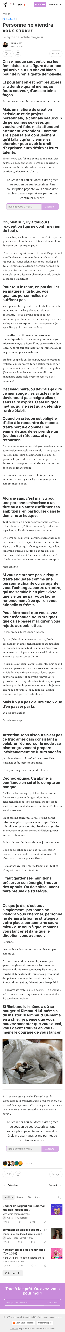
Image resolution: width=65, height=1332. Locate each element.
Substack (14, 1328)
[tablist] (22, 1197)
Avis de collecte (55, 1317)
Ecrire (6, 14)
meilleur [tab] (8, 1197)
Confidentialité (29, 1317)
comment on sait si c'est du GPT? (25, 1229)
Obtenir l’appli (45, 1322)
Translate (9, 19)
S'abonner (40, 4)
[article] (32, 1214)
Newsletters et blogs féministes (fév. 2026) (24, 1251)
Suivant (53, 1185)
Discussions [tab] (33, 1197)
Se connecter (55, 4)
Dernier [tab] (20, 1197)
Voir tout (10, 1273)
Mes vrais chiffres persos (16, 1213)
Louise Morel (16, 43)
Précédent (13, 1185)
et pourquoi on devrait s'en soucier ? (22, 1233)
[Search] (59, 1197)
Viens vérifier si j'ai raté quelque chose (23, 1257)
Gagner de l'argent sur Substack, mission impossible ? (24, 1207)
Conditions (42, 1317)
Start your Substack (25, 1322)
